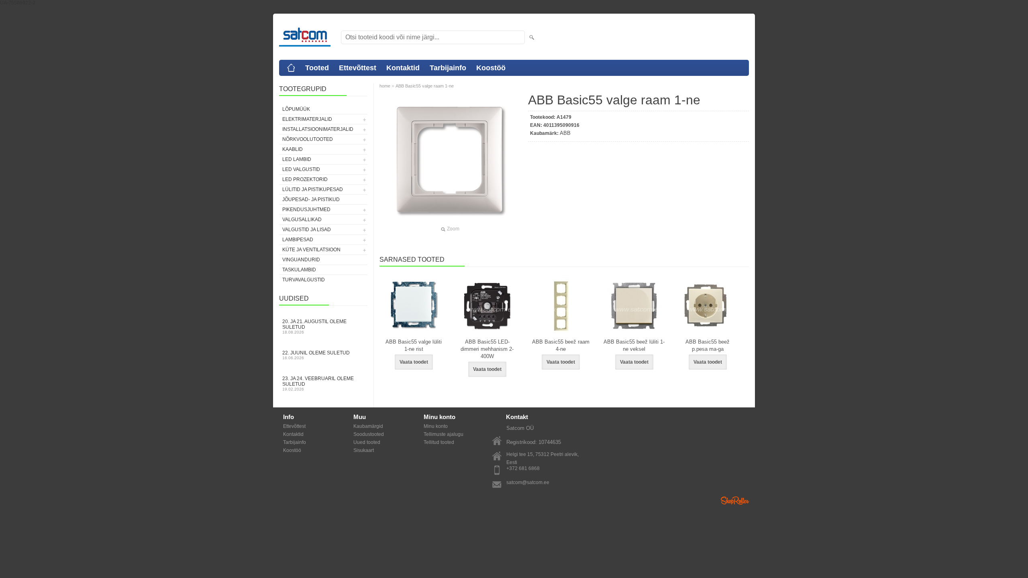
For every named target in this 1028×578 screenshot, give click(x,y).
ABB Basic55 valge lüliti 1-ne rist (414, 345)
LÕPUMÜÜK (296, 109)
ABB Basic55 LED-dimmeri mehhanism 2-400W (487, 349)
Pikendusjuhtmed (306, 209)
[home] (291, 68)
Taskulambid (299, 270)
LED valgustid (301, 169)
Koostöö (491, 68)
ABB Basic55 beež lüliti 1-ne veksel (634, 345)
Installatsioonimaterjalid (317, 129)
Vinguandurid (301, 260)
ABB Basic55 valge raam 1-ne (425, 85)
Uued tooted (366, 442)
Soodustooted (368, 434)
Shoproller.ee (735, 501)
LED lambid (296, 159)
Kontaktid (403, 68)
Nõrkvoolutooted (307, 139)
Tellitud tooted (439, 442)
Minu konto (436, 426)
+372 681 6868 (523, 468)
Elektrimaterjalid (307, 119)
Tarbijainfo (448, 68)
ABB (565, 133)
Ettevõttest (357, 68)
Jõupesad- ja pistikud (311, 199)
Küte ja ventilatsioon (311, 249)
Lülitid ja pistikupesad (312, 189)
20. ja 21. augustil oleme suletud (314, 326)
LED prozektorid (305, 179)
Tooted (317, 68)
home (384, 85)
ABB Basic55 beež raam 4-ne (560, 345)
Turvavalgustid (303, 280)
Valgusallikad (302, 219)
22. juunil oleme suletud (316, 355)
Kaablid (292, 149)
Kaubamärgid (368, 426)
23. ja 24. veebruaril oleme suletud (318, 383)
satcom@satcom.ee (527, 482)
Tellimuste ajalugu (443, 434)
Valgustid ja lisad (306, 229)
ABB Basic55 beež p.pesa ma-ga (707, 345)
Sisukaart (363, 450)
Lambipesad (297, 239)
